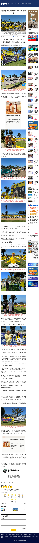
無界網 (2, 537)
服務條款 (10, 534)
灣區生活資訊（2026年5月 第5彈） (36, 172)
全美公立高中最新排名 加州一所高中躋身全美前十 (36, 67)
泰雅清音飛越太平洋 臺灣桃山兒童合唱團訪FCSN (36, 84)
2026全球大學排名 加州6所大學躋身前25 (36, 150)
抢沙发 (25, 503)
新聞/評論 (12, 3)
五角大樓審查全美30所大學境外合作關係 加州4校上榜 (36, 100)
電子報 (21, 534)
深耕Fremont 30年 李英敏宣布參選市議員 (36, 161)
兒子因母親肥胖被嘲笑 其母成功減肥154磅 (35, 249)
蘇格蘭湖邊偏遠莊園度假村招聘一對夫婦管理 (35, 243)
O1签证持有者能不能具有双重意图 (36, 156)
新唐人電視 (10, 536)
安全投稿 (17, 534)
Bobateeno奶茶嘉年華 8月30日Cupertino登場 (36, 117)
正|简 (24, 36)
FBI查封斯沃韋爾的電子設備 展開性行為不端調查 (36, 95)
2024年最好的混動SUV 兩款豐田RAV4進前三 (11, 489)
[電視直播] (33, 287)
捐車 (29, 534)
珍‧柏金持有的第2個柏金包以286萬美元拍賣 (35, 252)
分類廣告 (23, 3)
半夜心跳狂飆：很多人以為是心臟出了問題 (36, 134)
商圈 (24, 534)
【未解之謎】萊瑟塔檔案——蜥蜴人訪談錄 (36, 139)
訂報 (31, 534)
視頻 (26, 3)
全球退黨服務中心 (28, 536)
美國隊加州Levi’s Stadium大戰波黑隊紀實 (35, 192)
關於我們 (2, 534)
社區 (15, 3)
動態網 (37, 536)
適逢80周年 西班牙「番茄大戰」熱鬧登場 (35, 246)
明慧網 (33, 536)
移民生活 (19, 3)
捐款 (26, 534)
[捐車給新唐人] (33, 28)
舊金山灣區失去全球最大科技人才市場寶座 (36, 78)
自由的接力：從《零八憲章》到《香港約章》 (34, 195)
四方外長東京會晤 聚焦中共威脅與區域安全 (11, 490)
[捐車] (33, 129)
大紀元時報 (19, 536)
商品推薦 (29, 3)
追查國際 (6, 536)
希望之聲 (23, 536)
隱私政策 (13, 534)
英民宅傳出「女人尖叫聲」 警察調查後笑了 (35, 255)
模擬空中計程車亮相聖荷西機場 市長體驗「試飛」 (36, 73)
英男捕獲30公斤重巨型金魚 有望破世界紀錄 (35, 258)
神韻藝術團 (15, 536)
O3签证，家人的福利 (36, 177)
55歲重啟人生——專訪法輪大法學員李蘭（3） (35, 189)
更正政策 (6, 534)
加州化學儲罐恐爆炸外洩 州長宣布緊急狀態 (36, 182)
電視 (34, 534)
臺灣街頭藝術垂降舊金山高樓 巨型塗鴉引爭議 (36, 111)
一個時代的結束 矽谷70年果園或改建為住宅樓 (36, 106)
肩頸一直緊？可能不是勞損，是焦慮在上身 (36, 145)
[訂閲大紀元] (33, 265)
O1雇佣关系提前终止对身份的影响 (36, 166)
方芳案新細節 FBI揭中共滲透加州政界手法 (36, 89)
